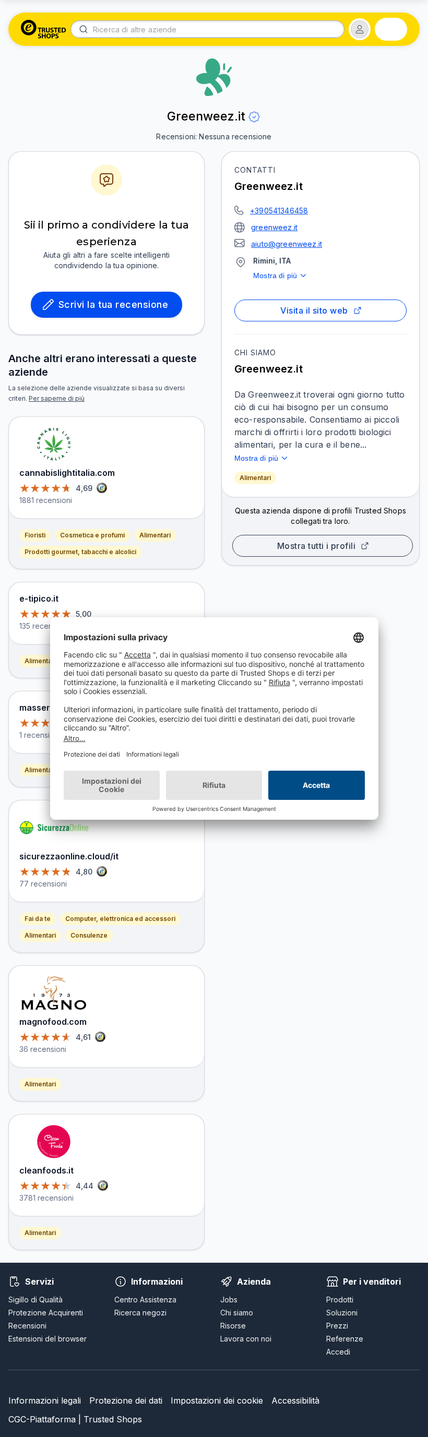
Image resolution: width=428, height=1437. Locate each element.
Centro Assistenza (145, 1299)
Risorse (233, 1325)
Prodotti (339, 1299)
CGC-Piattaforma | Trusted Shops (75, 1419)
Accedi (338, 1351)
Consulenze (89, 935)
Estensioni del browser (47, 1338)
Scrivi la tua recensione (113, 304)
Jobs (228, 1299)
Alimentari (255, 478)
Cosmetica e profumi (92, 535)
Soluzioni (342, 1312)
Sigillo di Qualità (35, 1299)
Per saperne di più (57, 398)
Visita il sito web (314, 310)
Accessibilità (295, 1400)
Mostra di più (275, 275)
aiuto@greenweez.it (286, 243)
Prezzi (337, 1325)
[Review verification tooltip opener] (254, 117)
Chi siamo (236, 1312)
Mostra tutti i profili (316, 546)
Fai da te (38, 919)
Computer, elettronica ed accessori (120, 919)
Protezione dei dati (125, 1400)
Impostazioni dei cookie (217, 1400)
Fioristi (35, 535)
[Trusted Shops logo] (43, 29)
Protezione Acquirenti (45, 1312)
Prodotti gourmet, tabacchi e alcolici (80, 552)
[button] (360, 29)
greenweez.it (274, 227)
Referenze (344, 1338)
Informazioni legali (44, 1400)
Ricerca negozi (140, 1312)
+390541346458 (279, 210)
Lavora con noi (245, 1338)
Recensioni (27, 1325)
